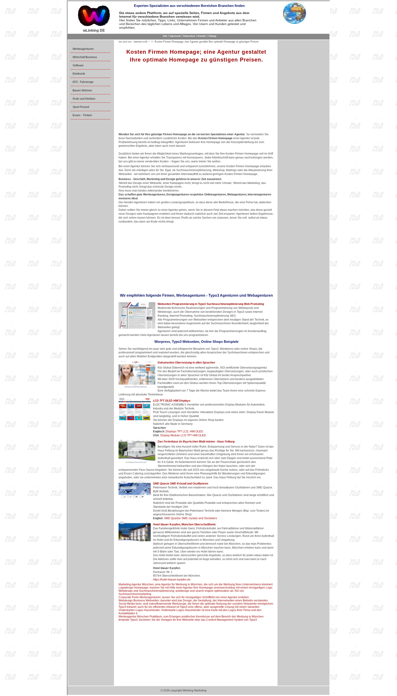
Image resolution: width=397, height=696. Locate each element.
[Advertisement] (196, 99)
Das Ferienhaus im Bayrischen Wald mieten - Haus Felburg (196, 441)
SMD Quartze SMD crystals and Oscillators (190, 518)
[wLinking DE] (94, 15)
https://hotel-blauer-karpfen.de (171, 579)
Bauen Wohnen (82, 90)
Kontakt (202, 36)
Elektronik (79, 73)
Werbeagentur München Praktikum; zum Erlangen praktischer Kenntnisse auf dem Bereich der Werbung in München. (191, 616)
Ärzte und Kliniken (84, 98)
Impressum (175, 36)
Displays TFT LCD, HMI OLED (184, 431)
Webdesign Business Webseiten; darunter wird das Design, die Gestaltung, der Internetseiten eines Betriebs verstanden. (194, 600)
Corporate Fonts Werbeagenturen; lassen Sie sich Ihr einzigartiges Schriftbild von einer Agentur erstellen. (184, 597)
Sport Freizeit (81, 107)
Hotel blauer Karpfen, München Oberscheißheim (184, 524)
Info (165, 36)
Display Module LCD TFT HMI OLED (183, 435)
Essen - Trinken (82, 115)
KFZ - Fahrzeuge (83, 82)
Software (78, 65)
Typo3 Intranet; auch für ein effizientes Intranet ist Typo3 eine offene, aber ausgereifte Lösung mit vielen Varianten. (189, 607)
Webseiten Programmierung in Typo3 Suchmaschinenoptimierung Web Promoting (211, 304)
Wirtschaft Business (85, 57)
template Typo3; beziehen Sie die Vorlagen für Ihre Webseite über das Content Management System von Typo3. (188, 619)
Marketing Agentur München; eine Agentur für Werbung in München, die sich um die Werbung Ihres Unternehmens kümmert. (196, 584)
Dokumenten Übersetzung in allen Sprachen (186, 362)
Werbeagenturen (83, 49)
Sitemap (212, 36)
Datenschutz (189, 36)
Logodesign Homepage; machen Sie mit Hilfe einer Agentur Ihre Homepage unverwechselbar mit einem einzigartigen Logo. (196, 587)
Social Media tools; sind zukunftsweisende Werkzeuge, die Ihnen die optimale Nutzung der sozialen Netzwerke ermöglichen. (196, 603)
